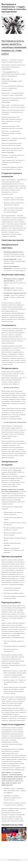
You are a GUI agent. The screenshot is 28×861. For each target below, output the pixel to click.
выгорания (9, 72)
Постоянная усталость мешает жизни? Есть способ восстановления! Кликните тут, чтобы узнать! (14, 47)
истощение (13, 81)
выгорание (11, 152)
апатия (12, 478)
